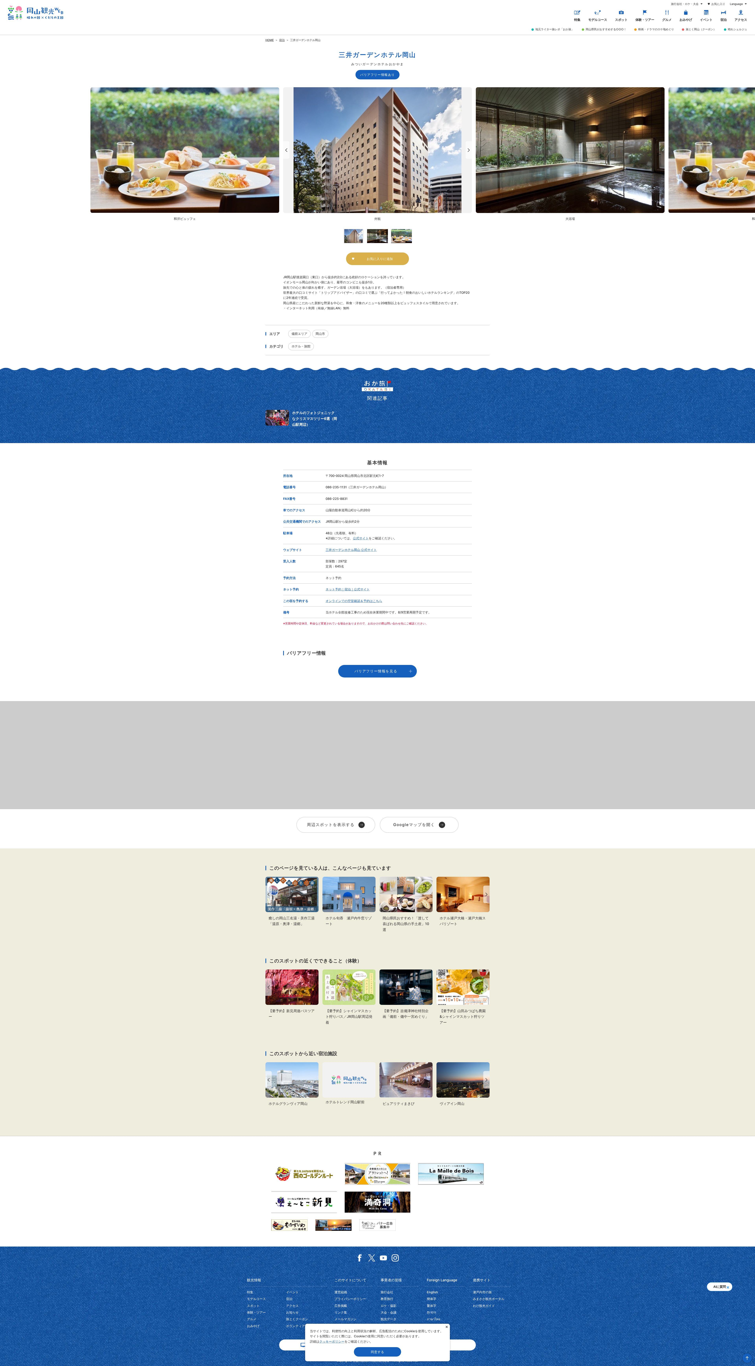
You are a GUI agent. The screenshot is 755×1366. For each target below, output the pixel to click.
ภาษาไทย (433, 1319)
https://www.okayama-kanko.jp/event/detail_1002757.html (463, 997)
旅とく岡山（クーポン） (701, 29)
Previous (285, 150)
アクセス (741, 20)
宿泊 (723, 20)
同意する (377, 1352)
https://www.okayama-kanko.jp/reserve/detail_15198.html (349, 1083)
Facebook (359, 1257)
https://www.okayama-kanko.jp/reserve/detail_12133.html (463, 902)
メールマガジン (345, 1319)
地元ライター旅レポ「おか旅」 (554, 29)
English (432, 1292)
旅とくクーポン (297, 1319)
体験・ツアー (644, 20)
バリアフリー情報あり (377, 75)
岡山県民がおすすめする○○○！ (606, 29)
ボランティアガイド (300, 1326)
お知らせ (292, 1312)
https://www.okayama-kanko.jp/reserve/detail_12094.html (292, 1084)
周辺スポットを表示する (330, 824)
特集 (577, 20)
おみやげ (686, 20)
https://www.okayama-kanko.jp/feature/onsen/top (292, 902)
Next (469, 150)
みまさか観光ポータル (488, 1299)
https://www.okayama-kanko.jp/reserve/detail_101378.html (349, 902)
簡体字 (431, 1299)
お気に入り (718, 4)
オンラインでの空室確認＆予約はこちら (354, 601)
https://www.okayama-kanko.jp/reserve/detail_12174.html (463, 1084)
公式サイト (361, 538)
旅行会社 (387, 1292)
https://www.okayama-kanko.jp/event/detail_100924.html (349, 997)
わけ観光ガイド (484, 1306)
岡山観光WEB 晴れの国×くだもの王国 (35, 13)
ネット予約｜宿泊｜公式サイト (348, 589)
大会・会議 (388, 1312)
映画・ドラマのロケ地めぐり (656, 29)
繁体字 (431, 1306)
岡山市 (320, 334)
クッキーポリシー (331, 1341)
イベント (706, 20)
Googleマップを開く (414, 824)
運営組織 (340, 1292)
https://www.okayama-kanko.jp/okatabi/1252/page (406, 905)
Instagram (395, 1257)
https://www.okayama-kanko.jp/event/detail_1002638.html (406, 994)
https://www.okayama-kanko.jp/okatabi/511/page (301, 418)
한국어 (431, 1312)
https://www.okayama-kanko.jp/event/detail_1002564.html (292, 994)
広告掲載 (340, 1306)
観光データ (388, 1319)
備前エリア (299, 334)
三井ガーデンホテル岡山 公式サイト (351, 550)
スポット (621, 20)
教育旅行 (387, 1299)
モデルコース (597, 20)
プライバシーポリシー (350, 1299)
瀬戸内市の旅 (482, 1292)
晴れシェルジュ (737, 29)
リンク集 (340, 1312)
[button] (727, 1286)
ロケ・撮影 (388, 1306)
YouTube (383, 1257)
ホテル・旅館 (301, 346)
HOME (269, 40)
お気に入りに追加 (380, 259)
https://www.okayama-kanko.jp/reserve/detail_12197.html (406, 1084)
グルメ (667, 20)
